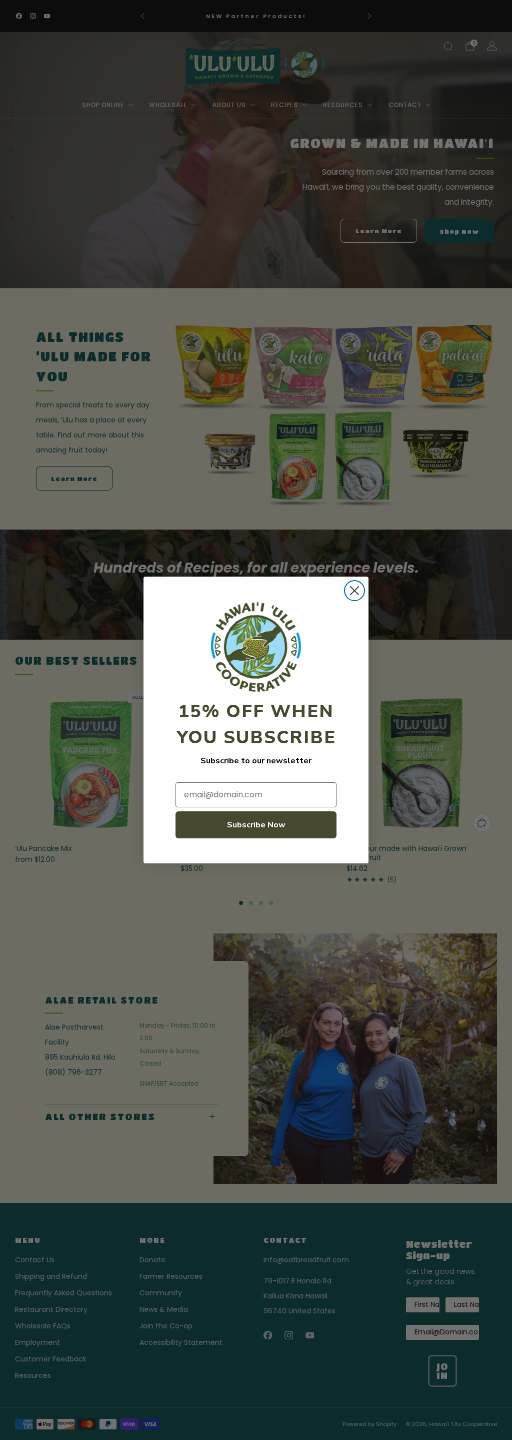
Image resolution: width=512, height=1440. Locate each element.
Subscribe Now (256, 824)
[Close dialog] (354, 591)
